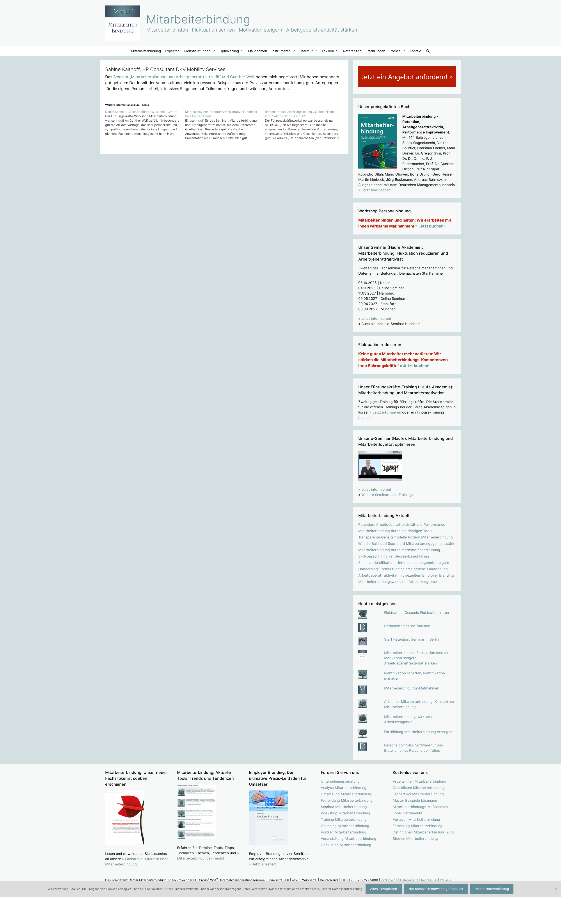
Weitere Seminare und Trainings (387, 494)
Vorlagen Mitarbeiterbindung (416, 819)
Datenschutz (409, 880)
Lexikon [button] (328, 51)
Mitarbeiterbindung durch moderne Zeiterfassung (399, 550)
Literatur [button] (306, 51)
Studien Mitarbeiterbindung (415, 838)
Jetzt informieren (387, 412)
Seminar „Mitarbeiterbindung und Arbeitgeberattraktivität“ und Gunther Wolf (184, 77)
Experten (172, 51)
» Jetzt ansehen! (262, 864)
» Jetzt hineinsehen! (374, 190)
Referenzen (352, 51)
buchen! (364, 417)
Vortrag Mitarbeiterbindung (343, 832)
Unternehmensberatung (340, 781)
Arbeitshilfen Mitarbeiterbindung (419, 781)
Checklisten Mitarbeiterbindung (419, 787)
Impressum (429, 880)
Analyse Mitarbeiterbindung (343, 787)
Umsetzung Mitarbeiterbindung (346, 794)
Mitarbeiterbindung (198, 19)
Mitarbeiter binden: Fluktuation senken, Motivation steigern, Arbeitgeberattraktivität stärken (416, 657)
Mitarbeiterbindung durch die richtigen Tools (395, 531)
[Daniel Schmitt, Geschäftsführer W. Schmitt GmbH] (145, 123)
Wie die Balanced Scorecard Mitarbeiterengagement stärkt (407, 543)
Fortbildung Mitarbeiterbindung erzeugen (418, 732)
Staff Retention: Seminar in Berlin (411, 639)
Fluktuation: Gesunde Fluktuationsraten (416, 612)
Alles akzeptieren (383, 889)
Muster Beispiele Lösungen (415, 800)
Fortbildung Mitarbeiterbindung (347, 800)
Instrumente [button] (281, 51)
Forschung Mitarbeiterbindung (417, 826)
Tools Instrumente (407, 813)
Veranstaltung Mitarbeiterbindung (348, 838)
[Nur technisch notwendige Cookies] (555, 889)
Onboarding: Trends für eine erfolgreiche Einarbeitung (403, 569)
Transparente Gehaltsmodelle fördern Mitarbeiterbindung (405, 537)
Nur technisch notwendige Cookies (435, 889)
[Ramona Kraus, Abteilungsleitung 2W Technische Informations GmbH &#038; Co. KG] (305, 125)
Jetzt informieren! (376, 318)
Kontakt (415, 51)
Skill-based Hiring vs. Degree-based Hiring (393, 556)
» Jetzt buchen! (430, 226)
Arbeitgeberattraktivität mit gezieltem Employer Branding (406, 575)
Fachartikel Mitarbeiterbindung (418, 794)
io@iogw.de (389, 880)
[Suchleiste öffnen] (428, 51)
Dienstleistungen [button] (197, 51)
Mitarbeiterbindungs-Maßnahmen (411, 688)
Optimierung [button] (229, 51)
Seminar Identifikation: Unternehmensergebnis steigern (403, 562)
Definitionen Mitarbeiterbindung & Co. (424, 832)
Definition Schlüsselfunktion (407, 626)
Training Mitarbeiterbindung (344, 819)
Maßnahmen (257, 51)
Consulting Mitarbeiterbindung (346, 845)
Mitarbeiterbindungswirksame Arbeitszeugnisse (397, 581)
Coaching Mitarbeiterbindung (345, 826)
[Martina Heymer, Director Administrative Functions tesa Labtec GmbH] (225, 125)
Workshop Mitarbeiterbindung (345, 813)
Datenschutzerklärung (491, 889)
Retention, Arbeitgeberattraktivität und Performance (401, 524)
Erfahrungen (375, 51)
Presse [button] (395, 51)
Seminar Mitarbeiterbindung (344, 807)
